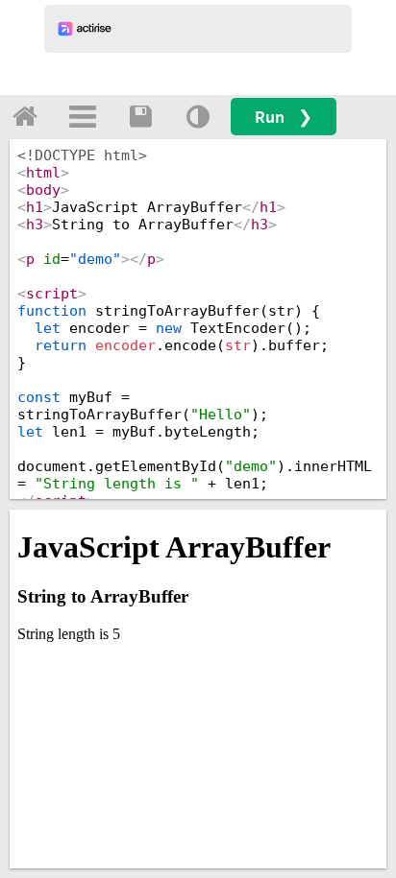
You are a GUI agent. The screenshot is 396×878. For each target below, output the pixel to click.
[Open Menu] (83, 116)
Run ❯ (283, 117)
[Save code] (140, 116)
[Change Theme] (198, 116)
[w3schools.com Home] (25, 116)
